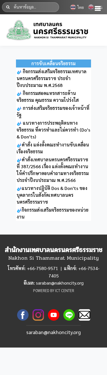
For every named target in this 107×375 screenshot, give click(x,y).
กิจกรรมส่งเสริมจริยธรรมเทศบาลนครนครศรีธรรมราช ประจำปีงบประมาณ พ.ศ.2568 (51, 78)
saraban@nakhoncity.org (53, 332)
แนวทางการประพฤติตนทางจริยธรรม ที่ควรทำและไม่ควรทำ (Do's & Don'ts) (53, 130)
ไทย (80, 7)
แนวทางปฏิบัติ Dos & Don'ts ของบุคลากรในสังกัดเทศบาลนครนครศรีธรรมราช (52, 195)
